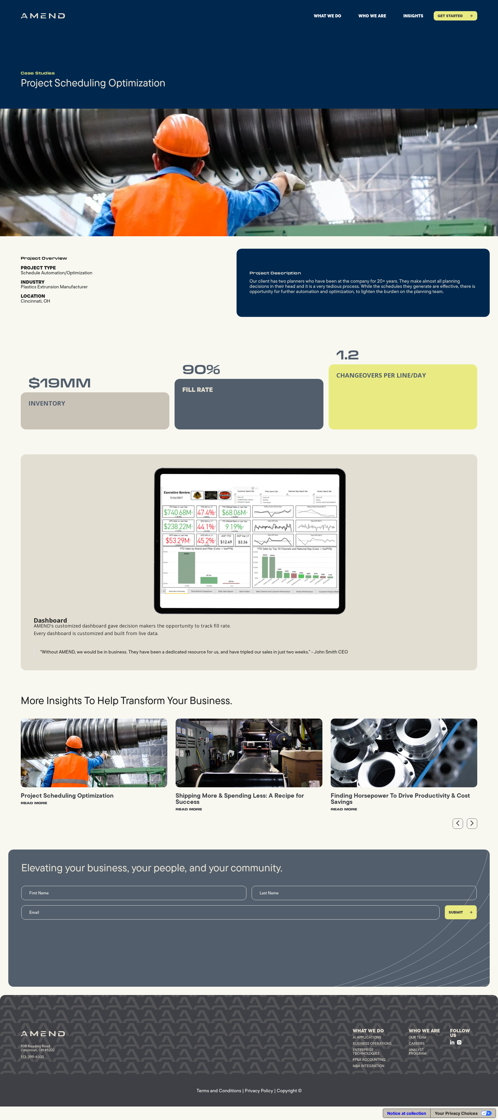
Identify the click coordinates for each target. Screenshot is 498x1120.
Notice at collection (406, 1113)
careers (417, 1043)
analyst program (417, 1051)
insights (413, 16)
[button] (458, 823)
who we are (372, 16)
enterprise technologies (366, 1051)
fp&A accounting (369, 1059)
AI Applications (367, 1037)
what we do (327, 16)
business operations (372, 1043)
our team (417, 1037)
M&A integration (368, 1066)
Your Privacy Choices (456, 1113)
